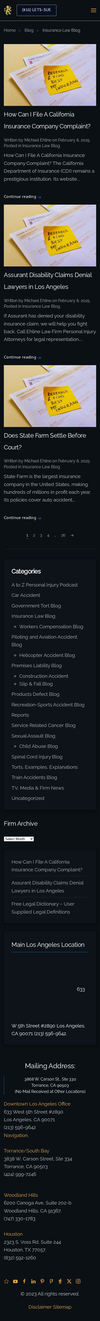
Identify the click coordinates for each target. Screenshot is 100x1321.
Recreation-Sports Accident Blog (48, 704)
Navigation (16, 1135)
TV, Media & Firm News (38, 788)
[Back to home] (8, 10)
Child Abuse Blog (38, 746)
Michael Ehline (37, 140)
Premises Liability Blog (37, 665)
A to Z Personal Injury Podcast (45, 585)
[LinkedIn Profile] (33, 1281)
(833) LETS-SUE (36, 10)
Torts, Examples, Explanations (45, 767)
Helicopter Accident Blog (47, 655)
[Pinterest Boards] (42, 1281)
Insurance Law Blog (41, 145)
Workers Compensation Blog (51, 626)
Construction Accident (43, 676)
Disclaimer (40, 1307)
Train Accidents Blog (34, 777)
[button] (93, 10)
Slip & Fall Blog (36, 684)
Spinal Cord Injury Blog (37, 756)
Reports (20, 715)
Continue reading (20, 197)
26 (63, 535)
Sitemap (62, 1307)
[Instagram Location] (78, 1281)
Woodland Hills (21, 1195)
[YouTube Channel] (15, 1281)
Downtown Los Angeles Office (37, 1104)
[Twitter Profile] (69, 1281)
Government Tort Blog (36, 605)
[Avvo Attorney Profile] (60, 1281)
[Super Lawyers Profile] (6, 1281)
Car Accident (26, 595)
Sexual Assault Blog (33, 736)
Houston (13, 1234)
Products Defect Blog (35, 694)
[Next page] (72, 535)
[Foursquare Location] (51, 1281)
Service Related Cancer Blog (44, 725)
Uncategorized (28, 798)
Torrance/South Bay (26, 1150)
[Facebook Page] (24, 1281)
